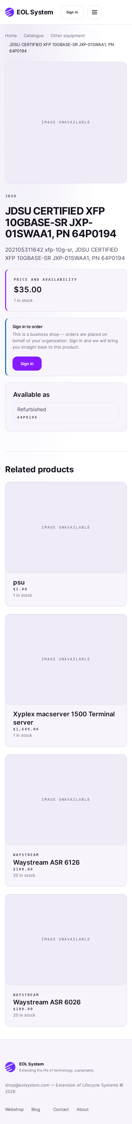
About (83, 1109)
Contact (61, 1109)
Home (11, 35)
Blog (35, 1109)
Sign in (72, 12)
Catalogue (34, 35)
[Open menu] (94, 12)
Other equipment (68, 35)
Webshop (14, 1109)
